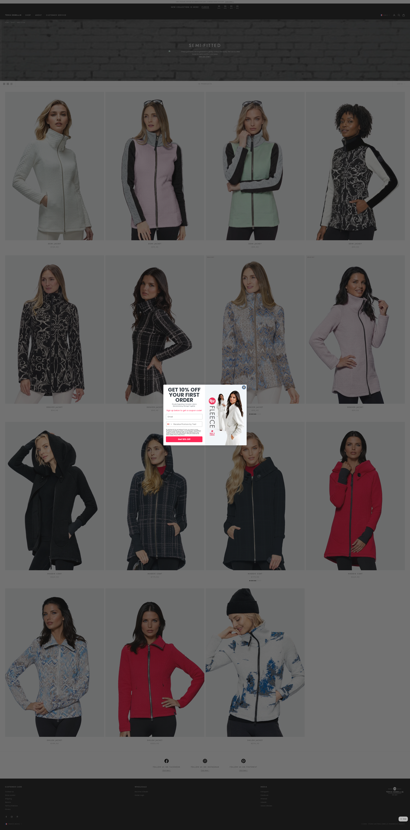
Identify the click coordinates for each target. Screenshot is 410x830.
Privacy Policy (177, 434)
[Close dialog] (244, 387)
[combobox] (169, 424)
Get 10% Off (184, 439)
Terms (183, 434)
